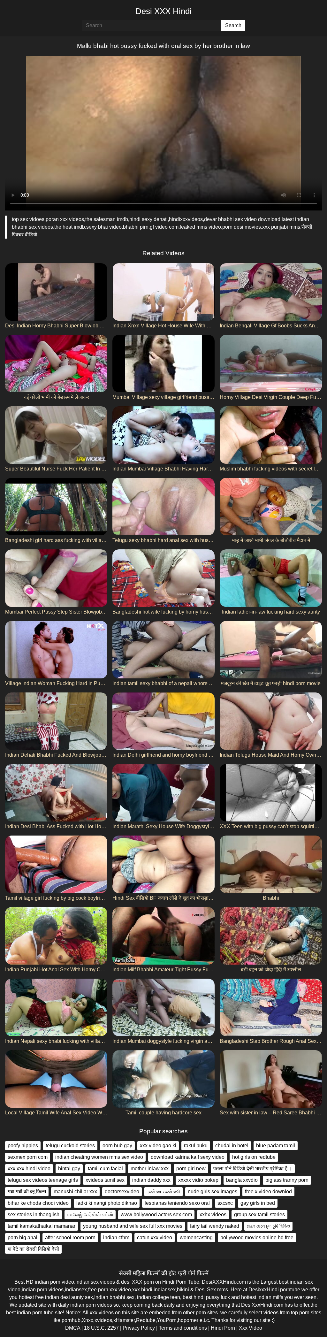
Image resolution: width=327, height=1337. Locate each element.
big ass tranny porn (286, 1180)
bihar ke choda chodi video (38, 1203)
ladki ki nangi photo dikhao (106, 1203)
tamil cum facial (105, 1168)
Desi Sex (205, 1289)
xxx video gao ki (158, 1145)
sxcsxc (225, 1203)
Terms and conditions (183, 1328)
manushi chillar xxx (75, 1191)
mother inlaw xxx (150, 1168)
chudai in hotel (231, 1145)
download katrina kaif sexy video (187, 1157)
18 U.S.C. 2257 (101, 1328)
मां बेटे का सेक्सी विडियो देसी (33, 1249)
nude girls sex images (212, 1191)
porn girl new (191, 1168)
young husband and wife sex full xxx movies (132, 1226)
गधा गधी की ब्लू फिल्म (27, 1191)
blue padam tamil (275, 1145)
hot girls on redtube (254, 1157)
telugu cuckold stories (70, 1145)
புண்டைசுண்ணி (163, 1191)
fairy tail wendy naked (214, 1226)
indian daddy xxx (151, 1180)
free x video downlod (268, 1191)
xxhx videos (213, 1214)
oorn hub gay (117, 1145)
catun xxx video (154, 1237)
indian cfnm (116, 1237)
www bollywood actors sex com (156, 1214)
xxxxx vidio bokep (198, 1180)
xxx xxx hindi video (29, 1168)
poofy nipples (23, 1145)
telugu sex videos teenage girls (43, 1180)
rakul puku (196, 1145)
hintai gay (69, 1168)
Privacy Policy (139, 1328)
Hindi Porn (223, 1328)
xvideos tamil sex (105, 1180)
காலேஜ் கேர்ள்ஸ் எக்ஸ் (90, 1214)
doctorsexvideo (122, 1191)
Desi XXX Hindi (163, 11)
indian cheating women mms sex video (99, 1157)
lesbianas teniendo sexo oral (177, 1203)
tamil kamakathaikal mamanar (41, 1226)
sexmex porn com (28, 1157)
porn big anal (22, 1237)
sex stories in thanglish (33, 1214)
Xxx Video (250, 1328)
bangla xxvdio (242, 1180)
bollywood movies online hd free (256, 1237)
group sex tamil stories (259, 1214)
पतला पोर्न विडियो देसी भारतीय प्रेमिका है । (252, 1168)
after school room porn (70, 1237)
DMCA (72, 1328)
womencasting (196, 1237)
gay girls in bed (257, 1203)
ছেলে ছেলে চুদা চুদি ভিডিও (268, 1226)
